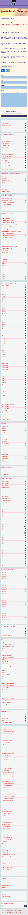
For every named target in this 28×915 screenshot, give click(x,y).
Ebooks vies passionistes (13, 156)
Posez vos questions (6, 896)
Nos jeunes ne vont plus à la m (8, 698)
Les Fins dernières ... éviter (7, 729)
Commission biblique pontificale (8, 241)
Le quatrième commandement (8, 796)
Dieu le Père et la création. (7, 867)
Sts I (14, 524)
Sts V (14, 552)
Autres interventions (6, 191)
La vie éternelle (5, 830)
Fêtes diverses (5, 469)
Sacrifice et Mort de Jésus (7, 856)
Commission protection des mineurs (9, 244)
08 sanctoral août (14, 496)
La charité (4, 700)
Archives (14, 642)
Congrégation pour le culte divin (8, 222)
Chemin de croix (5, 454)
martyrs (14, 565)
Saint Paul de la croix (13, 158)
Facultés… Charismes (6, 674)
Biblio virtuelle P (5, 602)
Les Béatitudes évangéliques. (7, 738)
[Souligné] (4, 92)
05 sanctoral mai (14, 489)
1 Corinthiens (13, 391)
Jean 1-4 (14, 311)
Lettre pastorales (5, 206)
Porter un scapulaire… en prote (8, 646)
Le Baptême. (4, 759)
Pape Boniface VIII (5, 274)
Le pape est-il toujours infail (7, 644)
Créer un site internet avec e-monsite (14, 910)
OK (25, 905)
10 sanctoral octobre (14, 500)
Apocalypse (13, 287)
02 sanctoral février (14, 483)
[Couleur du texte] (8, 92)
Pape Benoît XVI (5, 252)
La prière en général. (6, 828)
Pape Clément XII (5, 272)
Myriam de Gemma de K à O (14, 406)
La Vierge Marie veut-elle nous (8, 653)
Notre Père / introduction (6, 826)
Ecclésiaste (13, 292)
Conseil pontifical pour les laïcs (8, 237)
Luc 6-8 (14, 335)
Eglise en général (5, 845)
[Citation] (10, 92)
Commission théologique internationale (9, 246)
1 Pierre (13, 397)
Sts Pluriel (14, 563)
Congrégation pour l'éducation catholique (10, 226)
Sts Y (13, 558)
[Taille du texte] (6, 92)
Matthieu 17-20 (14, 367)
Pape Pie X (4, 265)
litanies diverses (5, 439)
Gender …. (4, 678)
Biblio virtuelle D (5, 578)
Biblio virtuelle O (5, 600)
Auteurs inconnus (5, 619)
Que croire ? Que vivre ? (6, 689)
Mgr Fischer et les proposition (7, 722)
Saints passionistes (13, 123)
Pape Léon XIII (5, 270)
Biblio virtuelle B (5, 574)
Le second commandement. (7, 800)
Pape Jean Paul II (5, 254)
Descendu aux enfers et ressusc (8, 854)
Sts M (14, 532)
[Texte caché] (14, 92)
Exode (13, 298)
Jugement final (5, 850)
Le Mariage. (4, 744)
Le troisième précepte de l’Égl (7, 776)
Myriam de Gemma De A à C (14, 402)
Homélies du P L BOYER (6, 200)
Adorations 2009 (5, 426)
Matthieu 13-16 (14, 365)
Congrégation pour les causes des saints (10, 229)
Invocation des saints (6, 807)
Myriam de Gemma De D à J (13, 404)
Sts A (14, 507)
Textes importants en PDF (7, 216)
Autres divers (13, 129)
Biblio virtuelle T (5, 611)
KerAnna (13, 149)
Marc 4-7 (14, 350)
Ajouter (14, 115)
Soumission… (4, 670)
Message (2, 90)
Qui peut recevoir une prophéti (8, 685)
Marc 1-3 (14, 348)
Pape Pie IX (4, 267)
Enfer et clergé (5, 659)
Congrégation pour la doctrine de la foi (9, 224)
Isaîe (13, 307)
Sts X (13, 556)
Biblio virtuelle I (5, 589)
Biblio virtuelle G (5, 585)
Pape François (5, 250)
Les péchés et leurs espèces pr (8, 733)
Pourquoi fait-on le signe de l (7, 702)
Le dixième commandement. (7, 785)
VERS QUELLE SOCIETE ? (14, 635)
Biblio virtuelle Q (5, 604)
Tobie (13, 384)
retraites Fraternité (5, 180)
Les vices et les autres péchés (8, 731)
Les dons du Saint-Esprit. (7, 740)
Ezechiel (13, 296)
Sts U (13, 550)
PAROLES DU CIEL (13, 630)
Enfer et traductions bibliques (7, 657)
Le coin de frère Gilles (6, 209)
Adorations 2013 (5, 434)
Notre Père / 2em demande (7, 822)
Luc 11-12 (14, 339)
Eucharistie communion (6, 755)
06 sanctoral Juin (14, 491)
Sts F (14, 517)
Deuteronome (13, 289)
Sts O (13, 537)
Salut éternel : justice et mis (7, 648)
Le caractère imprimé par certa (8, 761)
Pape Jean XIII (5, 259)
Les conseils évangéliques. (7, 768)
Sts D (14, 513)
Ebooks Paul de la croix (13, 141)
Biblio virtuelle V (5, 613)
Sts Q (13, 541)
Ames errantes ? (5, 661)
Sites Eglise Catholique (6, 885)
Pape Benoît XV (5, 276)
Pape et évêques (5, 841)
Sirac (13, 380)
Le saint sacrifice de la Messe (8, 753)
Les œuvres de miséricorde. (7, 735)
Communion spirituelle (6, 655)
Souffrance (4, 676)
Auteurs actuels (5, 621)
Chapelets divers (5, 462)
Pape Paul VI (4, 257)
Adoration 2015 (5, 437)
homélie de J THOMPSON (7, 198)
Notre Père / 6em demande (7, 813)
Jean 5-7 (14, 313)
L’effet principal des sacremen (8, 764)
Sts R (14, 543)
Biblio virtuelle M (5, 595)
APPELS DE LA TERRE (14, 628)
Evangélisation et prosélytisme (8, 706)
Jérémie (13, 324)
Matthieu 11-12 (14, 363)
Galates (13, 300)
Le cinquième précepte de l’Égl (8, 772)
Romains (13, 376)
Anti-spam (3, 108)
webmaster (4, 894)
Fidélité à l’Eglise (5, 663)
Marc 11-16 (14, 354)
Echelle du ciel (14, 417)
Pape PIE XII (4, 261)
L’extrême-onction (5, 748)
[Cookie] (2, 912)
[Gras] (1, 92)
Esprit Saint (4, 848)
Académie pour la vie (6, 218)
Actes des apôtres (14, 285)
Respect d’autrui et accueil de (7, 650)
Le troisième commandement (7, 798)
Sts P (14, 539)
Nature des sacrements (6, 766)
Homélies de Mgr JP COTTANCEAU (8, 202)
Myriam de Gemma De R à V (14, 410)
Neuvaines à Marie (5, 445)
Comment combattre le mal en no (8, 691)
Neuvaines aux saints (6, 449)
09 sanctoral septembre (14, 498)
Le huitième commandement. (7, 787)
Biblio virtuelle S (5, 608)
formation (4, 178)
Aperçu (23, 92)
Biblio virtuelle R (5, 606)
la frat (3, 176)
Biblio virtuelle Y (5, 615)
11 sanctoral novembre (14, 502)
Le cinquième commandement (8, 794)
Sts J (14, 526)
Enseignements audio (13, 412)
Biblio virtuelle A (5, 572)
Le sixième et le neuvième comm (8, 792)
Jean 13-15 (14, 317)
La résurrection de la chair (7, 833)
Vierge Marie (4, 472)
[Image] (16, 92)
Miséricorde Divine (5, 189)
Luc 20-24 (14, 346)
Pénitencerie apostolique (7, 248)
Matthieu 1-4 (14, 356)
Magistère (13, 713)
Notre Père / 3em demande (7, 820)
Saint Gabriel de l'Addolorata (13, 162)
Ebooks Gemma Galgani (13, 139)
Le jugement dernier (6, 694)
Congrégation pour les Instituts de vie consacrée (11, 231)
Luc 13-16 (14, 341)
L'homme (4, 863)
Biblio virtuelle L (5, 593)
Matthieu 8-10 (14, 361)
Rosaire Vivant (5, 187)
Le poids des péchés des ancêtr (8, 683)
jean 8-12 (14, 315)
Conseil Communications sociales (8, 239)
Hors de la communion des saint (8, 837)
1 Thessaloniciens (13, 399)
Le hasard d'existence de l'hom (8, 704)
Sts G (14, 520)
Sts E (14, 515)
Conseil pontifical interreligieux (8, 235)
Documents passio (13, 152)
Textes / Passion (14, 147)
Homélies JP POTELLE (6, 204)
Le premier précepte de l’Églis (7, 781)
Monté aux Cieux (5, 852)
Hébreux (13, 305)
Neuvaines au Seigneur (6, 447)
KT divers (13, 415)
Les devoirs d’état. (5, 770)
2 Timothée (13, 389)
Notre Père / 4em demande (7, 817)
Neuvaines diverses (6, 443)
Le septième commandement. (8, 789)
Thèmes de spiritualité (13, 419)
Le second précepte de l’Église (8, 779)
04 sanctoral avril (14, 487)
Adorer (3, 672)
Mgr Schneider (13, 718)
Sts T (14, 548)
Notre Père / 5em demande (7, 815)
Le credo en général (6, 869)
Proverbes (13, 374)
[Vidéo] (17, 92)
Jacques (13, 309)
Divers (3, 278)
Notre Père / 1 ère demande (7, 824)
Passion (3, 452)
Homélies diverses (13, 145)
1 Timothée (13, 386)
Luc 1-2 (14, 330)
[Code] (19, 92)
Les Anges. (4, 865)
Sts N (14, 535)
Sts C (14, 511)
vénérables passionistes (14, 127)
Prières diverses (5, 456)
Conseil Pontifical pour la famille (8, 233)
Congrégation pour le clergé (7, 220)
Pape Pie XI (4, 263)
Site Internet (3, 85)
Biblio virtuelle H (5, 587)
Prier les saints (5, 458)
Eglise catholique (5, 843)
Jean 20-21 (13, 322)
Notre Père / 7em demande (7, 811)
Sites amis (4, 887)
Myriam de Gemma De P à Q (14, 408)
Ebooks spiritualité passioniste (13, 154)
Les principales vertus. (6, 742)
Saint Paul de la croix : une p (7, 169)
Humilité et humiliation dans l (7, 696)
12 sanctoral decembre (14, 504)
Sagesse (13, 378)
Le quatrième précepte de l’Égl (8, 774)
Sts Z (13, 560)
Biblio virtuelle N (5, 598)
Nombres (13, 371)
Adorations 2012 (5, 432)
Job (13, 326)
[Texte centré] (11, 92)
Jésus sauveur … (5, 668)
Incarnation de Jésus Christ (7, 858)
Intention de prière (5, 898)
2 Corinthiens (13, 393)
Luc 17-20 (14, 343)
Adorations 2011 (5, 430)
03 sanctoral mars (14, 485)
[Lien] (12, 92)
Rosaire (3, 460)
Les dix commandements (7, 804)
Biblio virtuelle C (5, 576)
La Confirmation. (5, 757)
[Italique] (3, 92)
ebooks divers (13, 160)
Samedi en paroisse (6, 184)
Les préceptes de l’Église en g (8, 783)
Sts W (13, 554)
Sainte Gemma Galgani (13, 165)
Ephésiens (13, 294)
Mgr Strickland (13, 716)
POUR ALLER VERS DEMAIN (13, 633)
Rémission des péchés (6, 835)
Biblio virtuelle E (5, 580)
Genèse (13, 302)
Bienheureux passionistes (13, 125)
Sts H (14, 522)
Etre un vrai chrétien (6, 873)
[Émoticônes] (20, 92)
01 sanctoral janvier (14, 481)
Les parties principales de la (7, 871)
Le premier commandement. (7, 802)
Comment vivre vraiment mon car (8, 681)
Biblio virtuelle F (5, 583)
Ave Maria (4, 809)
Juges (13, 328)
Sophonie (13, 382)
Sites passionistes (5, 880)
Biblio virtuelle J (5, 591)
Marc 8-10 (14, 352)
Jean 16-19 (14, 320)
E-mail (2, 80)
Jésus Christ (4, 861)
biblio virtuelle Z (5, 617)
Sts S (14, 545)
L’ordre (3, 746)
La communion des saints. (7, 839)
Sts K (13, 528)
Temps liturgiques (5, 474)
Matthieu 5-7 (14, 358)
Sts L (14, 530)
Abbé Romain (13, 720)
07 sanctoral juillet (14, 494)
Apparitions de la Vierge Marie (8, 666)
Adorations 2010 (5, 428)
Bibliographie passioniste (13, 136)
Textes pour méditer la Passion (13, 167)
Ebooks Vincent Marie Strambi (13, 143)
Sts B (14, 509)
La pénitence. (4, 751)
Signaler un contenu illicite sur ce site (14, 912)
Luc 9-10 (14, 337)
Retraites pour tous (5, 182)
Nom (2, 75)
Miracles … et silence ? (6, 687)
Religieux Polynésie (6, 883)
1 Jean (13, 395)
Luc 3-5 (14, 333)
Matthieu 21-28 (14, 369)
